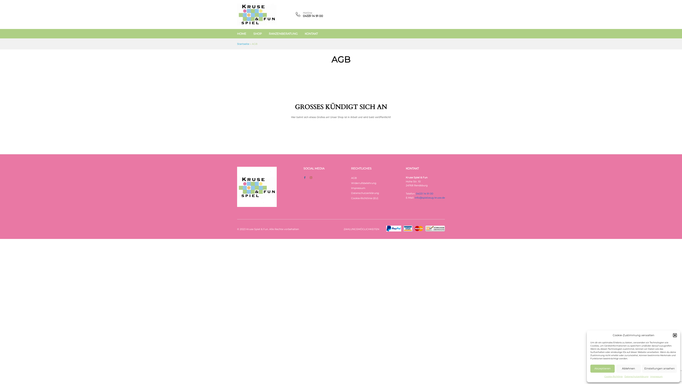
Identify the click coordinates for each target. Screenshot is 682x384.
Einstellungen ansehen (659, 368)
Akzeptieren (602, 368)
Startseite (243, 44)
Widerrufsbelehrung (363, 183)
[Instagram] (311, 177)
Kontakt (311, 33)
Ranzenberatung (283, 33)
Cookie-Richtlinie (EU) (364, 198)
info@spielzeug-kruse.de (430, 197)
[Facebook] (305, 178)
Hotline (307, 12)
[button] (675, 335)
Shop (257, 33)
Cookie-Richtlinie (613, 376)
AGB (354, 178)
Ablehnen (628, 368)
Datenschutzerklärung (636, 376)
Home (241, 33)
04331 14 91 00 (424, 193)
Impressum (656, 376)
